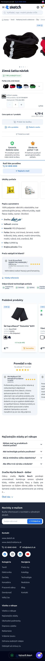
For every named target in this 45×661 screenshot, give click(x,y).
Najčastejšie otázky (10, 616)
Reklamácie (7, 631)
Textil (12, 19)
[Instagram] (12, 554)
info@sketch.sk (28, 547)
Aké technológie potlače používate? (19, 451)
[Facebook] (5, 554)
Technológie (26, 577)
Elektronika (7, 572)
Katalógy (25, 572)
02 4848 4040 (10, 547)
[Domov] (13, 7)
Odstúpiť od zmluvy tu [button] (11, 646)
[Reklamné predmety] (3, 7)
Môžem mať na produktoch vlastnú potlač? (15, 444)
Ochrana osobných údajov (13, 641)
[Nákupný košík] (42, 7)
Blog (23, 587)
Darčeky (5, 577)
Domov (6, 20)
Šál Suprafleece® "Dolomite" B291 (19, 326)
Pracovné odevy (8, 587)
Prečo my (25, 567)
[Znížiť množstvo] (10, 105)
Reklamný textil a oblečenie (25, 19)
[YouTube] (28, 554)
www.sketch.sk (8, 538)
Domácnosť (7, 592)
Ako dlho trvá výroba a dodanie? (17, 464)
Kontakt (24, 592)
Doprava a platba (9, 626)
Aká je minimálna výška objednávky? (19, 458)
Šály (37, 19)
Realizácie (25, 582)
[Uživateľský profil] (38, 7)
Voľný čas (6, 597)
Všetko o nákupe (9, 611)
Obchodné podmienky (11, 621)
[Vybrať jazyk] (43, 2)
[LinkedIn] (20, 554)
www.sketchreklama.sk (11, 542)
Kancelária (6, 582)
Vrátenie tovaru (8, 636)
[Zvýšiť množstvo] (21, 105)
